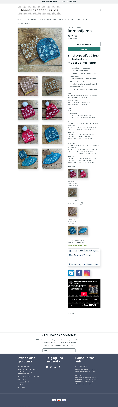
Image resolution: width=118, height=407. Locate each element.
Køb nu (84, 49)
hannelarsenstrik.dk (28, 406)
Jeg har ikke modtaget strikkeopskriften (25, 373)
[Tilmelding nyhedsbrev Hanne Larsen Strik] (71, 277)
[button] (31, 19)
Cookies (20, 385)
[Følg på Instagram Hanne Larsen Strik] (87, 277)
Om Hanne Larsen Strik (25, 366)
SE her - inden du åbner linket (28, 369)
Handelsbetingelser (24, 382)
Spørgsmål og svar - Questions (28, 376)
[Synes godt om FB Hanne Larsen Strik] (79, 277)
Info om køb (22, 379)
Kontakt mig (22, 387)
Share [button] (72, 313)
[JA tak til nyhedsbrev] (73, 350)
